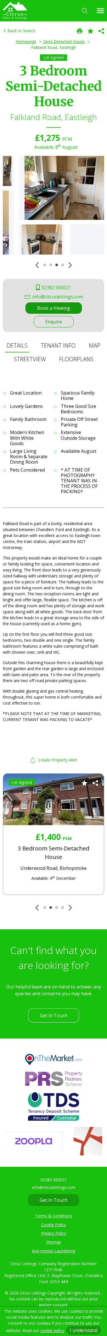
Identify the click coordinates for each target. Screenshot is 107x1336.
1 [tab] (44, 265)
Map (94, 345)
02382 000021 (56, 287)
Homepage (26, 41)
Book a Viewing (53, 308)
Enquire (53, 322)
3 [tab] (56, 265)
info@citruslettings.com (57, 297)
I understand (83, 1330)
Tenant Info (58, 345)
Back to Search (20, 30)
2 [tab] (50, 265)
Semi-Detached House (64, 41)
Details (17, 345)
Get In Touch (53, 1200)
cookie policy (52, 1330)
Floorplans (76, 359)
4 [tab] (62, 265)
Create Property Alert (57, 760)
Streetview (30, 359)
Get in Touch (53, 1015)
